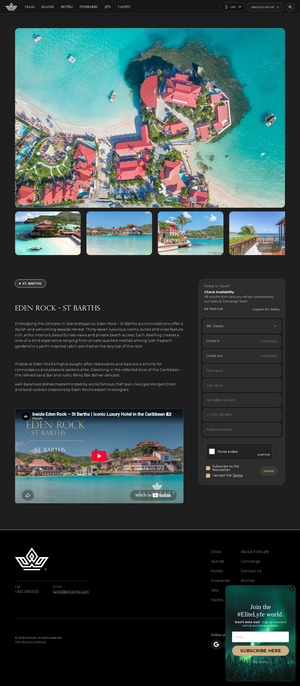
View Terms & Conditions (30, 641)
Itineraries (220, 581)
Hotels (217, 571)
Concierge (250, 561)
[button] (232, 7)
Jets (214, 590)
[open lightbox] (150, 118)
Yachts (217, 600)
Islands (217, 561)
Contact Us (251, 571)
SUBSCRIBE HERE (260, 650)
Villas (216, 552)
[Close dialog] (291, 589)
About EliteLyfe (255, 552)
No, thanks (260, 662)
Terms (238, 475)
